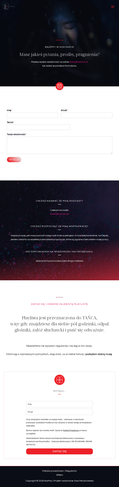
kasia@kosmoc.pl (79, 62)
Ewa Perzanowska (84, 481)
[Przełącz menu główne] (112, 6)
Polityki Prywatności (71, 430)
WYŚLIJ (14, 159)
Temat (10, 122)
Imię (9, 110)
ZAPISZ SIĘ (60, 451)
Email (64, 110)
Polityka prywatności (53, 471)
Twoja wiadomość (17, 134)
